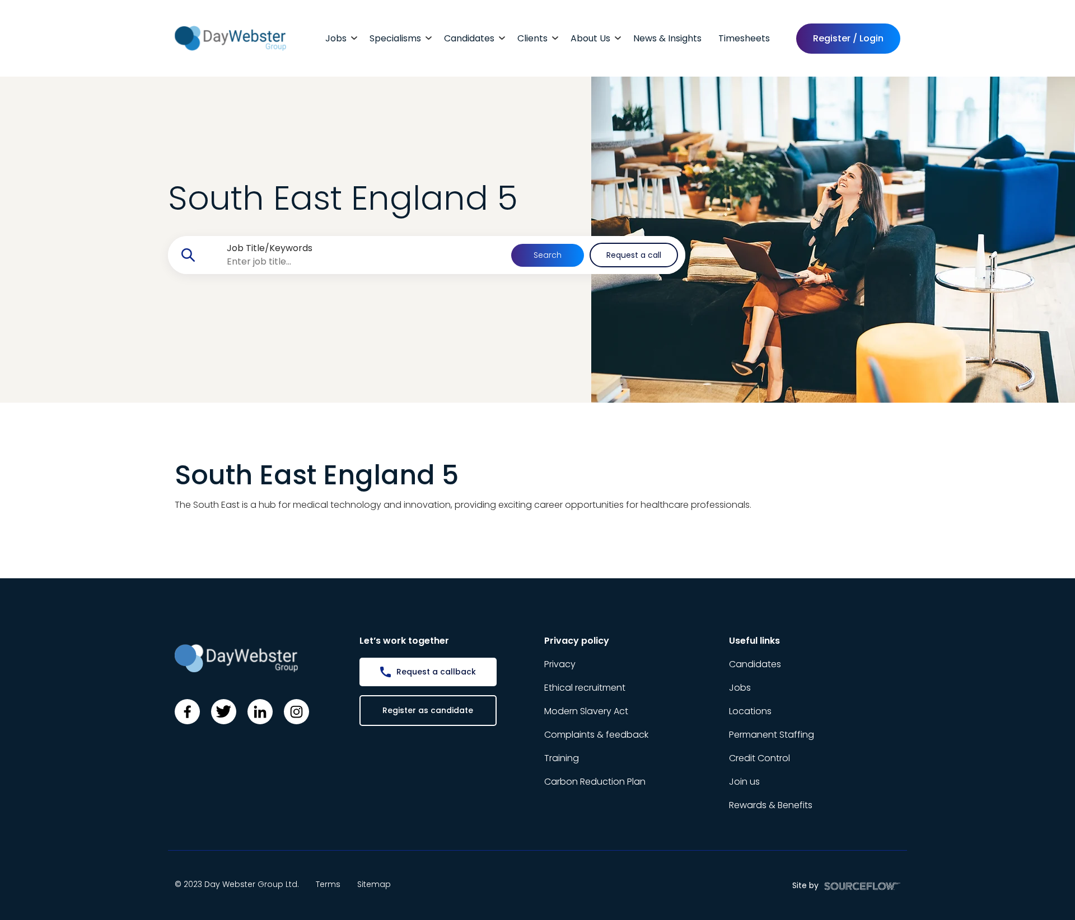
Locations (750, 711)
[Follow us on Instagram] (296, 711)
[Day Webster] (230, 37)
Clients (532, 38)
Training (561, 758)
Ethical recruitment (584, 687)
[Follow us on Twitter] (223, 711)
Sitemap (374, 884)
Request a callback (436, 671)
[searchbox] (358, 261)
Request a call (633, 255)
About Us (590, 38)
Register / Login (848, 38)
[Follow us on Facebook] (187, 711)
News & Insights (667, 38)
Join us (744, 781)
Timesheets (744, 38)
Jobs (336, 38)
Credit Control (759, 758)
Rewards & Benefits (770, 805)
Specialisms (395, 38)
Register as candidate (427, 710)
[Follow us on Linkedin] (260, 711)
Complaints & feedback (596, 734)
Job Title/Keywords (269, 248)
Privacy (560, 664)
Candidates (469, 38)
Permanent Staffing (771, 734)
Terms (328, 884)
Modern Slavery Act (586, 711)
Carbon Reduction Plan (595, 781)
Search (548, 255)
